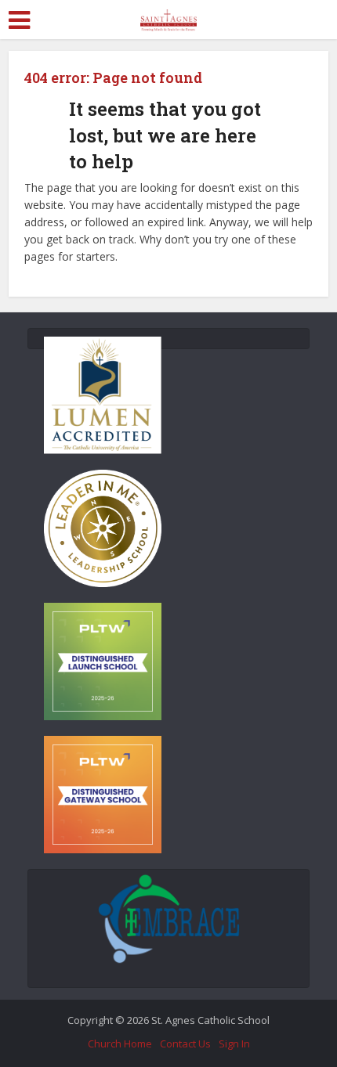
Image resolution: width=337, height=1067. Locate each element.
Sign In (234, 1043)
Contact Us (185, 1043)
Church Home (120, 1043)
